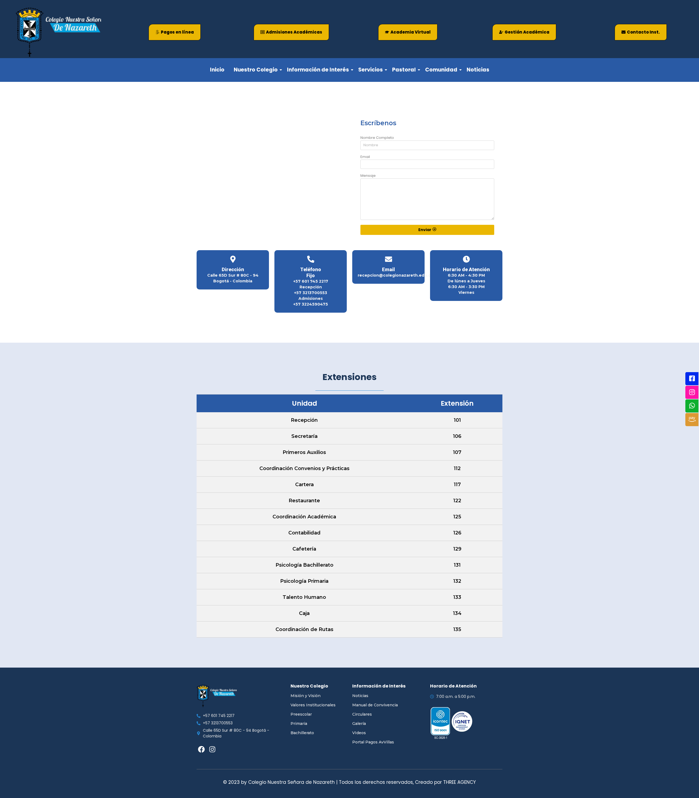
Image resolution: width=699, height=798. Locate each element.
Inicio (217, 69)
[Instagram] (212, 749)
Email (365, 157)
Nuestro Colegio (256, 69)
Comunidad (441, 69)
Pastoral (404, 69)
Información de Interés (318, 69)
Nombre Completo (377, 138)
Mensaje (368, 176)
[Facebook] (201, 749)
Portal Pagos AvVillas (373, 742)
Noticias (478, 69)
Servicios (370, 69)
